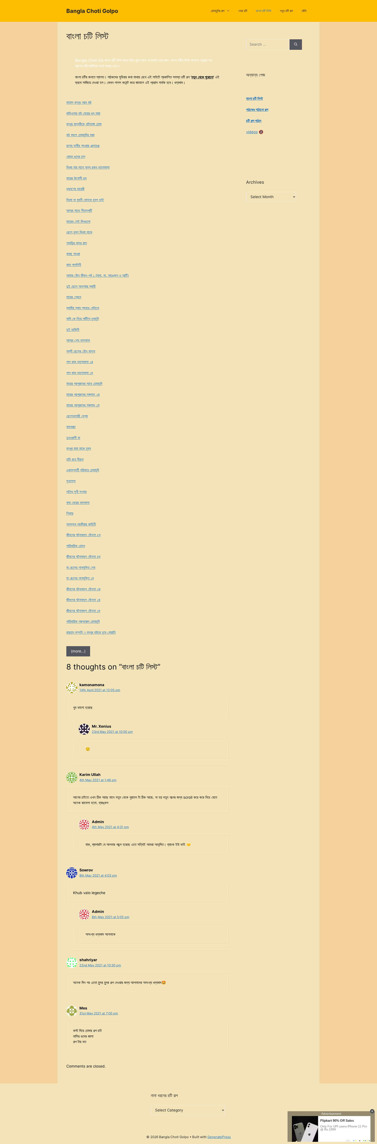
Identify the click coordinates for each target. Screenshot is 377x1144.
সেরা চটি (242, 11)
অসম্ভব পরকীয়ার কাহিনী (81, 524)
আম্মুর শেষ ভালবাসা (78, 340)
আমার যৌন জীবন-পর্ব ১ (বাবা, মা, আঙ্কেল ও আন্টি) (97, 275)
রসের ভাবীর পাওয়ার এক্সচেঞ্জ (82, 146)
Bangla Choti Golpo (92, 11)
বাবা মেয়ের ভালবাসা (77, 502)
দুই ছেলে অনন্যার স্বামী (81, 286)
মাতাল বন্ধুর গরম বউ (78, 102)
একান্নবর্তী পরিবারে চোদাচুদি (82, 470)
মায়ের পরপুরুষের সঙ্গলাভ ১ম (82, 405)
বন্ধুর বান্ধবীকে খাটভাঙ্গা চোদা (83, 124)
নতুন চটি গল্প (286, 11)
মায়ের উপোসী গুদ (76, 178)
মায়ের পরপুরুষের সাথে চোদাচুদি (84, 383)
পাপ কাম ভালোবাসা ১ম (79, 373)
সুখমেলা (70, 481)
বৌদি (304, 11)
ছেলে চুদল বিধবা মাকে (79, 232)
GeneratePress (219, 1137)
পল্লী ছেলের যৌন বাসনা (80, 351)
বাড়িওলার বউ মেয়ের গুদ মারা (83, 113)
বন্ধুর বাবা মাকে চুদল (78, 448)
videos (252, 132)
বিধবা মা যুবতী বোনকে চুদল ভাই (85, 200)
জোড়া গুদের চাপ (75, 156)
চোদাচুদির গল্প (217, 11)
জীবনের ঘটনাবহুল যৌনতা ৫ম (83, 535)
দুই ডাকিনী (72, 329)
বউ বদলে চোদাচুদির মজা (80, 135)
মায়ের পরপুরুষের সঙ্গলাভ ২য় (82, 394)
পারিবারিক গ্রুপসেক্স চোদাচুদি (83, 621)
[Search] (296, 44)
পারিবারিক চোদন (75, 546)
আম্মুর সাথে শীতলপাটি (79, 210)
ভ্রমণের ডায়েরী (75, 189)
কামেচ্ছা (70, 427)
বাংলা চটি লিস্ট (263, 11)
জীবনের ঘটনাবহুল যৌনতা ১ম (83, 611)
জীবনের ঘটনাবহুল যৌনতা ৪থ (83, 556)
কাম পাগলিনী (73, 265)
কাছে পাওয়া (73, 254)
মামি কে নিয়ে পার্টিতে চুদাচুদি (82, 319)
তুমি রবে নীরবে (75, 459)
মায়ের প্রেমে (73, 297)
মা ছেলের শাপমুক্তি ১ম (80, 578)
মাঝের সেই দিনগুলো (78, 221)
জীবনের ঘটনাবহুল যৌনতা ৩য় (83, 589)
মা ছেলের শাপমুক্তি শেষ (80, 567)
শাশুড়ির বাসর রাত (76, 243)
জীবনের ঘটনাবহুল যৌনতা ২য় (83, 600)
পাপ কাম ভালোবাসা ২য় (79, 362)
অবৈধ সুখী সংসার (76, 492)
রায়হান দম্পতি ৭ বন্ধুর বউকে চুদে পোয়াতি (91, 632)
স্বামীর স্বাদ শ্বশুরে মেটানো (82, 308)
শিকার (69, 513)
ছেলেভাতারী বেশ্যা (77, 416)
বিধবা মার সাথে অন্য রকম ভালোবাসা (88, 167)
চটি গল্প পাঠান (253, 121)
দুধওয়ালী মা (73, 438)
